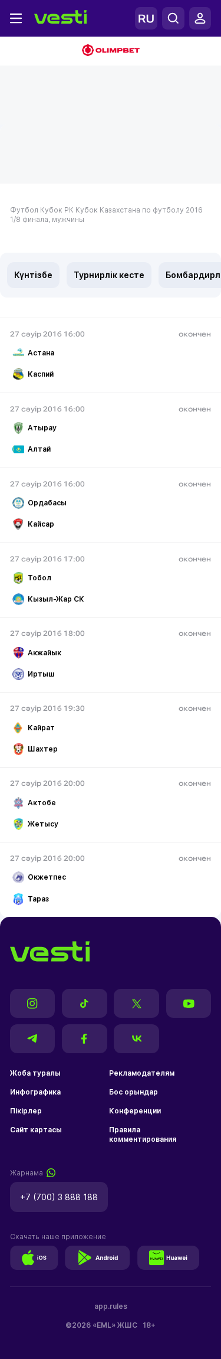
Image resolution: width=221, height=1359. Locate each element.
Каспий (41, 374)
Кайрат (41, 727)
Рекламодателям (141, 1073)
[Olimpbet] (110, 51)
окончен (195, 334)
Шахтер (43, 748)
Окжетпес (47, 877)
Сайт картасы (36, 1129)
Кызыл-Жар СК (56, 598)
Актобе (42, 802)
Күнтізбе (33, 275)
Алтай (39, 449)
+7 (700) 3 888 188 (59, 1197)
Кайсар (41, 524)
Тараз (38, 898)
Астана (41, 352)
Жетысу (43, 823)
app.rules (110, 1306)
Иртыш (41, 673)
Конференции (135, 1110)
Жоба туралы (35, 1073)
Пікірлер (26, 1110)
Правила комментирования (142, 1134)
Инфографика (35, 1091)
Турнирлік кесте (109, 275)
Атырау (42, 427)
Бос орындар (133, 1091)
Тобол (39, 577)
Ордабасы (47, 502)
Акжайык (44, 652)
